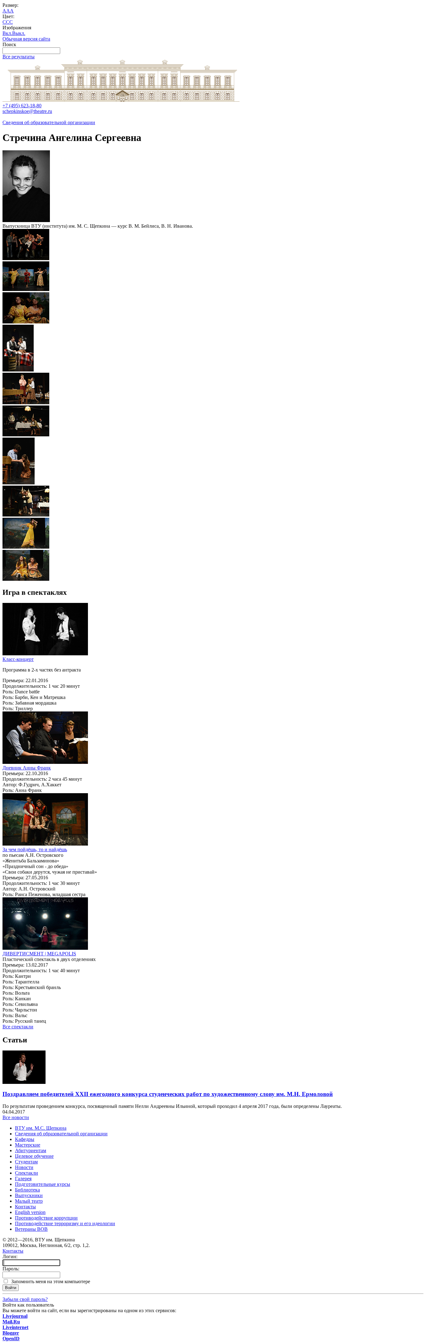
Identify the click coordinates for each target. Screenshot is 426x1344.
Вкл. (7, 33)
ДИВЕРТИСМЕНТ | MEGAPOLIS (39, 953)
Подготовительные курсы (42, 1184)
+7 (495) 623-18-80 (21, 105)
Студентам (26, 1161)
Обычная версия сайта (26, 38)
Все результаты (18, 56)
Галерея (23, 1178)
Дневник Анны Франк (26, 767)
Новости (24, 1167)
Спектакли (26, 1173)
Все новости (15, 1117)
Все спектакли (17, 1026)
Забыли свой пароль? (25, 1299)
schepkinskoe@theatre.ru (27, 111)
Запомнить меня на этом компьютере (49, 1281)
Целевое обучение (34, 1156)
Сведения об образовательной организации (48, 122)
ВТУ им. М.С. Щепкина (40, 1128)
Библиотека (27, 1189)
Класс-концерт (18, 659)
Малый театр (29, 1201)
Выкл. (18, 33)
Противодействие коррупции (46, 1217)
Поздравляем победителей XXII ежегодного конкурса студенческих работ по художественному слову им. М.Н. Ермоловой (167, 1094)
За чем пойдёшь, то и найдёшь (34, 849)
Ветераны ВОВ (31, 1229)
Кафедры (24, 1139)
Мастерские (27, 1144)
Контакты (25, 1206)
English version (30, 1212)
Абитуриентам (30, 1150)
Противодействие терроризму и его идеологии (65, 1223)
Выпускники (29, 1195)
